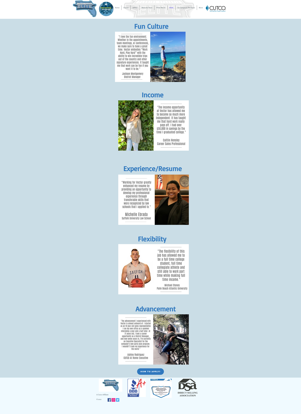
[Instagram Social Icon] (113, 400)
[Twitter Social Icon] (117, 400)
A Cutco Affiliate (102, 394)
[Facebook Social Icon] (109, 400)
